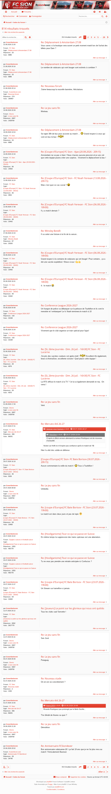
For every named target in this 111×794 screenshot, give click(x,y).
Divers (11, 114)
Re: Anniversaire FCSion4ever (57, 745)
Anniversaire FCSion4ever (17, 754)
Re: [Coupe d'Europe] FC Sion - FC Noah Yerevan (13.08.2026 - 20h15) (74, 179)
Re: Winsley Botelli (51, 230)
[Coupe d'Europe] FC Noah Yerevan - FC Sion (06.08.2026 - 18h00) (19, 216)
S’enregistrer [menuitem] (105, 12)
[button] (80, 37)
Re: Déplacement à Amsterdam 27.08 (61, 42)
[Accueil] (55, 4)
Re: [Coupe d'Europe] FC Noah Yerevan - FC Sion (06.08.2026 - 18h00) (74, 206)
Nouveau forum (13, 94)
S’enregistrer (37, 16)
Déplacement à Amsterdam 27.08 (19, 50)
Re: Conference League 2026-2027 (59, 305)
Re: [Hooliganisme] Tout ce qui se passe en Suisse (68, 533)
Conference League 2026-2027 (19, 313)
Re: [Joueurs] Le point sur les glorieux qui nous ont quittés (72, 608)
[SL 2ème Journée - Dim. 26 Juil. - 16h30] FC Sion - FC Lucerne (19, 361)
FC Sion (12, 48)
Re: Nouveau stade (51, 678)
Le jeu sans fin (13, 116)
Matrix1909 (50, 706)
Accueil (14, 11)
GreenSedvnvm (12, 42)
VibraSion (53, 435)
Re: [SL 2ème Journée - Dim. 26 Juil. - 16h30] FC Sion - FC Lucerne (70, 351)
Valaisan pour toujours (55, 429)
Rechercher (9, 16)
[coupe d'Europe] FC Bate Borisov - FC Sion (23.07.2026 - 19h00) (18, 519)
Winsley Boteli (13, 239)
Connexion (23, 16)
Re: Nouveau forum (51, 86)
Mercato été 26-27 (14, 432)
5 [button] (98, 37)
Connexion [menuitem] (100, 12)
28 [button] (104, 37)
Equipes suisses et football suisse (21, 539)
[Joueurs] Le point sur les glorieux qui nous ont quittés (19, 620)
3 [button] (91, 37)
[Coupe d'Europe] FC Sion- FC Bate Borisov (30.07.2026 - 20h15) (18, 471)
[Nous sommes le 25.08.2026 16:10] (106, 22)
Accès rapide (6, 12)
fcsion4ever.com (15, 92)
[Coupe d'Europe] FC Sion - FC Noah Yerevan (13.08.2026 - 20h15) (19, 189)
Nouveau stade (13, 687)
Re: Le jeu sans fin (50, 108)
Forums (27, 11)
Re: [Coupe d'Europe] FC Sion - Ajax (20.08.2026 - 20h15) (71, 151)
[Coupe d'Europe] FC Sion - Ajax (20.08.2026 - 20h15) (19, 163)
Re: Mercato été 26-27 (52, 423)
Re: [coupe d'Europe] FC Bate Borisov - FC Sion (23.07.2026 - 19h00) (73, 509)
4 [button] (94, 37)
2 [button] (88, 37)
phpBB (49, 781)
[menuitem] (94, 12)
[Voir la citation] (71, 429)
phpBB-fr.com (59, 787)
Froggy (50, 784)
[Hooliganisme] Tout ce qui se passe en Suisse (19, 544)
